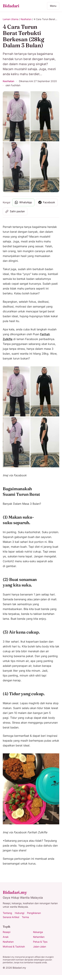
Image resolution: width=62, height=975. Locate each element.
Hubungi (19, 912)
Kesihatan (26, 19)
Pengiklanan (34, 912)
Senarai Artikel (11, 917)
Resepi (6, 932)
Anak (6, 936)
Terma (25, 917)
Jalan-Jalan (39, 946)
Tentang (7, 912)
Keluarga (38, 932)
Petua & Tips (40, 941)
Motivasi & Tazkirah (14, 946)
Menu (53, 5)
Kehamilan (38, 936)
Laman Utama (10, 19)
